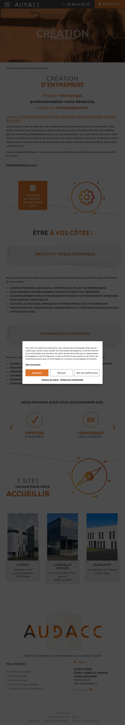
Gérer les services (32, 364)
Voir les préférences (87, 372)
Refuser (61, 372)
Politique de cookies (50, 380)
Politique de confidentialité (71, 380)
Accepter (37, 372)
